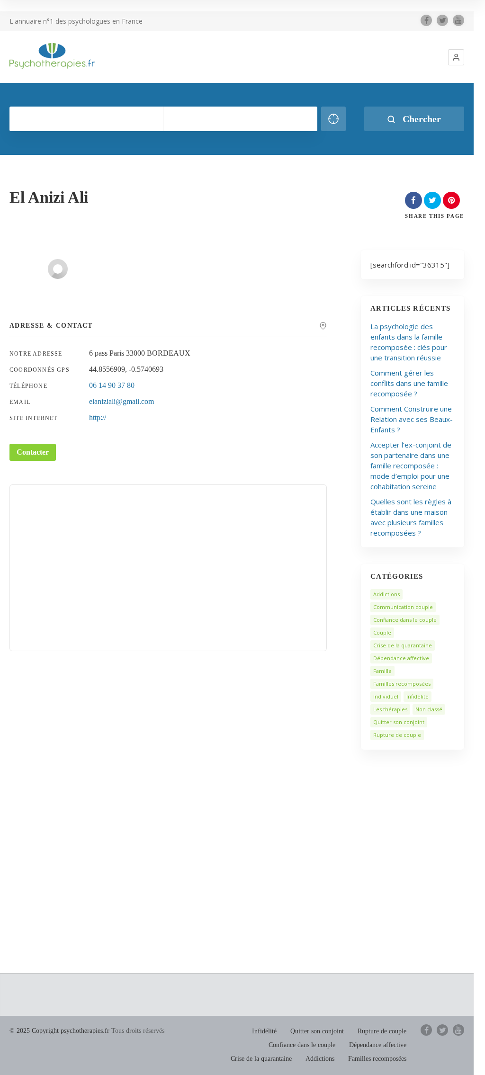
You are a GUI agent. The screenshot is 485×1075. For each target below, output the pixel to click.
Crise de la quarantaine (402, 645)
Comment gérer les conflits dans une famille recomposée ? (409, 383)
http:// (97, 417)
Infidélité (417, 696)
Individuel (385, 696)
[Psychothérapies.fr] (52, 56)
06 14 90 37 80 (112, 385)
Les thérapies (390, 709)
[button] (456, 57)
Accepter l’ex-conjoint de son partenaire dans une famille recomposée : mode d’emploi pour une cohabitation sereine (410, 465)
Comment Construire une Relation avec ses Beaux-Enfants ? (411, 419)
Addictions (386, 594)
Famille (382, 670)
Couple (382, 632)
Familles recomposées (402, 683)
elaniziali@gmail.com (121, 401)
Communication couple (403, 606)
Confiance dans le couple (405, 619)
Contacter (33, 452)
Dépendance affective (401, 658)
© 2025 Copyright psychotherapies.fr (59, 1030)
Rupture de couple (397, 734)
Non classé (428, 709)
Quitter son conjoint (398, 722)
